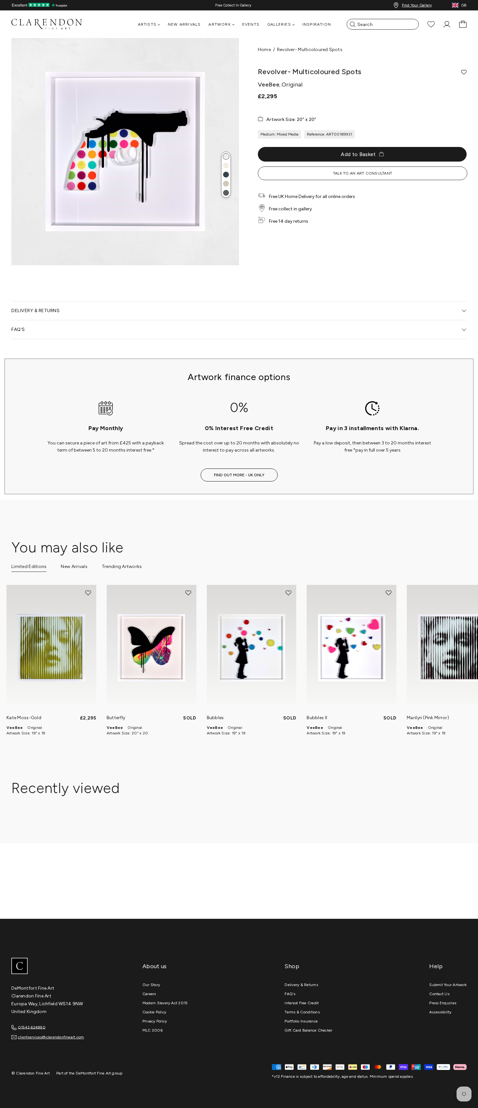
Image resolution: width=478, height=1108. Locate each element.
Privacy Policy (154, 1021)
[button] (226, 156)
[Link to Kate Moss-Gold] (51, 648)
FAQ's (290, 994)
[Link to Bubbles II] (351, 648)
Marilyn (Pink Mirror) (428, 717)
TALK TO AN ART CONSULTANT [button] (362, 173)
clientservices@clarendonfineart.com (51, 1037)
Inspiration (316, 24)
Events (250, 24)
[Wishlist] (431, 24)
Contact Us (439, 994)
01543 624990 (32, 1027)
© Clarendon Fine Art (30, 1073)
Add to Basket (358, 154)
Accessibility (440, 1012)
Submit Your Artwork (448, 985)
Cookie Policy (154, 1012)
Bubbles (215, 717)
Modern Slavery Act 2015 (165, 1003)
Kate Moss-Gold (24, 717)
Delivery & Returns (301, 985)
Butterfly (116, 717)
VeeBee (15, 728)
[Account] (447, 24)
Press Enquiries (442, 1003)
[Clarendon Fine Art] (60, 966)
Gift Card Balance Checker (308, 1030)
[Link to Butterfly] (151, 648)
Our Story (151, 985)
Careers (149, 994)
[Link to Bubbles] (252, 648)
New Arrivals (184, 24)
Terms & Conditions (302, 1012)
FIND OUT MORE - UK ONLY (239, 475)
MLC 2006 (152, 1030)
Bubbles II (317, 717)
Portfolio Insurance (301, 1021)
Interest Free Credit (302, 1003)
